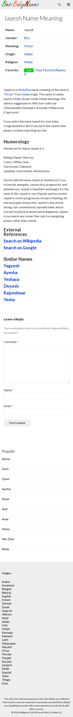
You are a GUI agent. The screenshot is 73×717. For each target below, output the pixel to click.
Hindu (28, 62)
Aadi (4, 509)
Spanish (6, 672)
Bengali (6, 589)
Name (8, 390)
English (6, 596)
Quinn (5, 479)
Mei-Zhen (8, 539)
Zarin (5, 469)
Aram (5, 519)
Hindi (5, 618)
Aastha (6, 489)
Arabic (6, 581)
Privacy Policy (42, 712)
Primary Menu (68, 4)
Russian (7, 661)
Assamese (8, 585)
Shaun (5, 499)
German (7, 603)
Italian (6, 628)
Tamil (5, 676)
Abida (5, 549)
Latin (5, 639)
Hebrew (7, 614)
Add (29, 70)
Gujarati (7, 610)
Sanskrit (7, 665)
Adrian (6, 459)
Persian (6, 654)
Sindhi (5, 668)
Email (8, 406)
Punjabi (6, 658)
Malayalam (9, 643)
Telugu (6, 679)
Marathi (7, 647)
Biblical (6, 592)
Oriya (5, 650)
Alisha (6, 529)
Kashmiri (7, 636)
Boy (27, 38)
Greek (5, 607)
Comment (11, 342)
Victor (28, 46)
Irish (4, 625)
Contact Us (56, 712)
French (6, 599)
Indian (28, 54)
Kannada (7, 632)
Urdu (5, 683)
